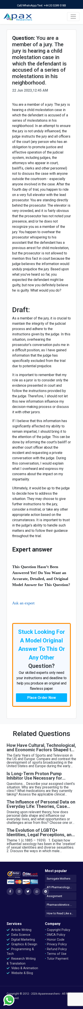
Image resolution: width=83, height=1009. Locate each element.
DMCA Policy (55, 935)
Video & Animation (24, 968)
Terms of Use (55, 954)
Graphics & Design (23, 944)
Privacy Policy (56, 944)
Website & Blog (21, 973)
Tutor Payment (56, 959)
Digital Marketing (22, 940)
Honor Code (54, 940)
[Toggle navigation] (73, 16)
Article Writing (20, 930)
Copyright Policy (57, 930)
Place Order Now (41, 698)
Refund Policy (56, 949)
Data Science (20, 935)
